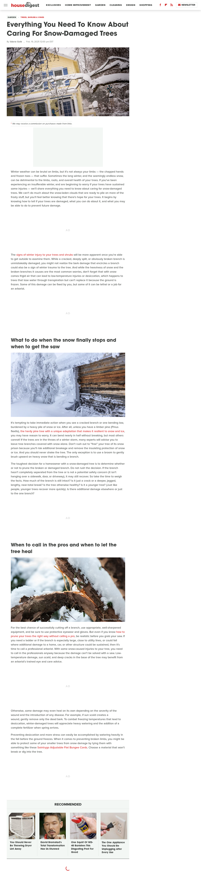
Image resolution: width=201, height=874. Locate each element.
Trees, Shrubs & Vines (32, 17)
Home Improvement (78, 5)
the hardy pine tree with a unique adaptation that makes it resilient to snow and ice (72, 431)
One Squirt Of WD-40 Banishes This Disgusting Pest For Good (82, 847)
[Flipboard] (166, 5)
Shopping (145, 5)
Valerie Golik (16, 41)
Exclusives (53, 5)
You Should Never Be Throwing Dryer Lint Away (21, 845)
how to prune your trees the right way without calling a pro (68, 634)
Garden (100, 5)
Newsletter (188, 5)
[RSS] (171, 5)
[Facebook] (160, 5)
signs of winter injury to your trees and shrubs (44, 255)
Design (130, 5)
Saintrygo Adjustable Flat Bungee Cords (62, 747)
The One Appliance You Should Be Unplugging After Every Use (113, 847)
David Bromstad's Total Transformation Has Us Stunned (53, 845)
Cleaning (116, 5)
